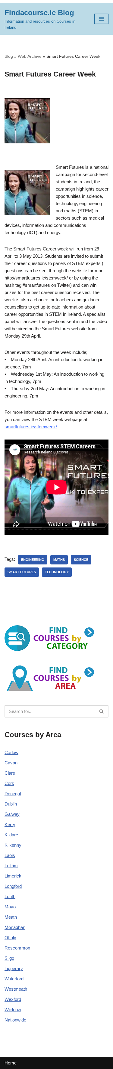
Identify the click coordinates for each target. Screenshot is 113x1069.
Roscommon (17, 947)
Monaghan (15, 927)
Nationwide (15, 1019)
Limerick (13, 875)
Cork (9, 783)
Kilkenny (13, 845)
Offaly (10, 937)
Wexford (13, 999)
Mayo (10, 906)
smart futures (22, 572)
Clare (10, 773)
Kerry (10, 824)
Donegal (13, 793)
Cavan (11, 762)
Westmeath (16, 989)
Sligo (9, 958)
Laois (10, 855)
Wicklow (13, 1009)
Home (11, 1062)
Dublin (11, 803)
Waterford (14, 978)
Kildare (11, 834)
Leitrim (11, 865)
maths (59, 559)
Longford (13, 886)
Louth (10, 896)
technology (57, 572)
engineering (32, 559)
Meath (11, 917)
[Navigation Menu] (101, 19)
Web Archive (30, 56)
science (81, 559)
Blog (9, 56)
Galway (12, 814)
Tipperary (14, 968)
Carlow (11, 752)
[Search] (101, 711)
